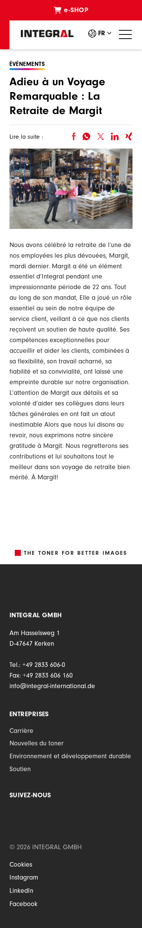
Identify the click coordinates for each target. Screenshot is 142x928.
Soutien (20, 770)
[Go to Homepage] (47, 33)
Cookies (20, 865)
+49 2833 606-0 (43, 665)
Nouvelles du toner (36, 744)
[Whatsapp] (86, 136)
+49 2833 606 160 (48, 676)
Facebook (23, 904)
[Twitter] (100, 136)
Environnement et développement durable (70, 757)
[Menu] (125, 34)
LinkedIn (21, 891)
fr (101, 34)
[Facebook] (74, 136)
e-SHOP (76, 11)
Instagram (23, 878)
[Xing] (129, 136)
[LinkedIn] (115, 136)
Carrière (21, 731)
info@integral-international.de (52, 687)
